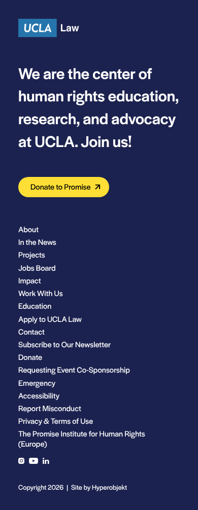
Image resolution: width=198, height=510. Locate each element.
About (28, 229)
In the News (37, 242)
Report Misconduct (49, 408)
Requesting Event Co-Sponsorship (74, 370)
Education (34, 306)
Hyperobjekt (109, 487)
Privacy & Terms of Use (55, 421)
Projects (31, 254)
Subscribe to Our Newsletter (64, 344)
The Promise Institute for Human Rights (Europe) (81, 438)
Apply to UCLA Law (50, 319)
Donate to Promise (60, 186)
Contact (31, 331)
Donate (30, 357)
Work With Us (40, 293)
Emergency (36, 383)
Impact (29, 280)
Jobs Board (37, 268)
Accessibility (38, 395)
